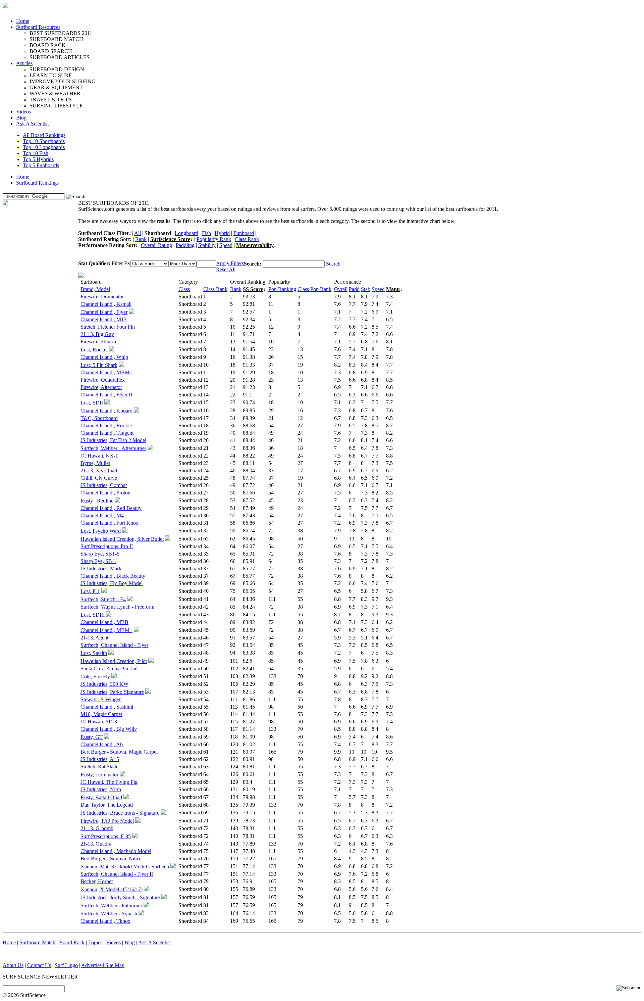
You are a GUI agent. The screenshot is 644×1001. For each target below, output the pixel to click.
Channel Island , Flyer (103, 312)
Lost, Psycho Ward (100, 531)
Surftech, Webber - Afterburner (113, 448)
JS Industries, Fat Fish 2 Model (113, 440)
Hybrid (222, 233)
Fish (206, 233)
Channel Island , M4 (102, 515)
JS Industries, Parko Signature (112, 692)
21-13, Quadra (95, 844)
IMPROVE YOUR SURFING (63, 81)
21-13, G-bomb (96, 828)
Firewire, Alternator (101, 387)
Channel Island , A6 (101, 744)
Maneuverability (255, 245)
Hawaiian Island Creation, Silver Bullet (122, 539)
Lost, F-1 (90, 591)
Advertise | (93, 965)
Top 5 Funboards (41, 165)
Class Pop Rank (314, 289)
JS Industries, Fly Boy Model (111, 583)
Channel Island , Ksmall (105, 304)
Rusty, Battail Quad (101, 797)
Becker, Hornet (96, 881)
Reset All (225, 269)
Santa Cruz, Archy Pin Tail (109, 668)
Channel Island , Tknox (105, 921)
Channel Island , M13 (103, 319)
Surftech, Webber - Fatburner (111, 905)
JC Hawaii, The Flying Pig (109, 782)
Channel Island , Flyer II (106, 394)
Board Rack (72, 942)
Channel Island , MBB (104, 622)
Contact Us (39, 965)
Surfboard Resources (38, 27)
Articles (24, 63)
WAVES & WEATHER (55, 93)
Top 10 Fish (35, 153)
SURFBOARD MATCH (56, 39)
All (137, 233)
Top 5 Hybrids (38, 159)
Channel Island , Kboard (106, 411)
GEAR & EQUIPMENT (56, 87)
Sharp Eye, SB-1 (98, 561)
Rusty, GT (91, 737)
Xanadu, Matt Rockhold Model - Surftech (124, 866)
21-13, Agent (94, 637)
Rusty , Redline (96, 501)
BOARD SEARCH (51, 51)
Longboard (186, 233)
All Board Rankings (44, 135)
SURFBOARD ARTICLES (60, 57)
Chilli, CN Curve (98, 478)
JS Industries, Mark (100, 568)
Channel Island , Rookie (106, 425)
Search (333, 264)
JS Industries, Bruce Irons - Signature (119, 813)
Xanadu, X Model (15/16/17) (111, 889)
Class (184, 289)
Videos (23, 111)
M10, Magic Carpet (101, 714)
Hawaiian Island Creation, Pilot (113, 661)
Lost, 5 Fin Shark (98, 365)
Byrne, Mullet (95, 463)
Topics (95, 942)
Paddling (185, 245)
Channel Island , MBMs (105, 372)
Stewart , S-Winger (100, 699)
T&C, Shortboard (99, 418)
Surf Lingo (66, 965)
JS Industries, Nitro (100, 789)
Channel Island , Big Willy (108, 729)
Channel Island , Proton (105, 492)
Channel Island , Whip (104, 357)
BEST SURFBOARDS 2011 (61, 33)
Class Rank (247, 239)
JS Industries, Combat (103, 485)
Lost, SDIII (92, 615)
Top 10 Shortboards (44, 141)
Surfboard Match (37, 942)
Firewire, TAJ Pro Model (107, 821)
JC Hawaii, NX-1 (99, 456)
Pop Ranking (282, 289)
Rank (141, 239)
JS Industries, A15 (99, 759)
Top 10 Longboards (44, 147)
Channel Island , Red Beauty (111, 508)
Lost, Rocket (94, 349)
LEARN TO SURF (51, 75)
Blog (21, 118)
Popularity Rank (214, 239)
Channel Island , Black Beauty (112, 576)
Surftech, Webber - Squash (108, 913)
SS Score (253, 289)
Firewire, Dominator (102, 296)
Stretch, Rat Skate (99, 766)
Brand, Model (95, 289)
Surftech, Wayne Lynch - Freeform (117, 607)
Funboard (243, 233)
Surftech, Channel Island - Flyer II (116, 874)
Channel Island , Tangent (106, 433)
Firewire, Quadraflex (102, 380)
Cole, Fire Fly (95, 676)
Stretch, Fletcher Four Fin (107, 327)
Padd (354, 289)
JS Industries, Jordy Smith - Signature (120, 897)
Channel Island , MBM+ (106, 630)
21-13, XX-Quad (98, 470)
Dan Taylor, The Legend (106, 805)
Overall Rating (156, 245)
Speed (225, 245)
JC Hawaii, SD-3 (98, 721)
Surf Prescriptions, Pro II (106, 546)
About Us (13, 965)
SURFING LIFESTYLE (56, 105)
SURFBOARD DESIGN (57, 69)
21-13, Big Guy (97, 334)
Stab (365, 289)
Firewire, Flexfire (98, 341)
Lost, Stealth (93, 653)
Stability (207, 245)
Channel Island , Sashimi (106, 707)
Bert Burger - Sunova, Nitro (110, 858)
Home (22, 21)
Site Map (114, 965)
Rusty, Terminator (99, 774)
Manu (393, 289)
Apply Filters (230, 263)
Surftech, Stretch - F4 (103, 599)
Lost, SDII (91, 403)
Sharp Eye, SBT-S (100, 554)
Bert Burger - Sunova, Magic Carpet (119, 752)
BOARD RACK (48, 45)
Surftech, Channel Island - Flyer (114, 645)
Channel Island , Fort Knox (109, 523)
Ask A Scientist (32, 124)
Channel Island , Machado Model (115, 851)
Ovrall (340, 289)
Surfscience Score (170, 239)
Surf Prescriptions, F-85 (105, 836)
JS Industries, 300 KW (104, 684)
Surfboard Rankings (37, 183)
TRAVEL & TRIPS (51, 99)
